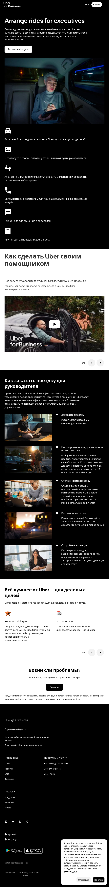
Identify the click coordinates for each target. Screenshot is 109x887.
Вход (87, 4)
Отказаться (83, 880)
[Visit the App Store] (33, 851)
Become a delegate (18, 49)
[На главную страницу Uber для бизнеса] (12, 4)
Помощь (54, 687)
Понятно (98, 880)
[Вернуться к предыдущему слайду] (91, 362)
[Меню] (105, 4)
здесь (74, 871)
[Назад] (91, 652)
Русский (12, 834)
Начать (96, 4)
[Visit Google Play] (14, 851)
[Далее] (100, 652)
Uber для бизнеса (16, 720)
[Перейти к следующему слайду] (100, 362)
